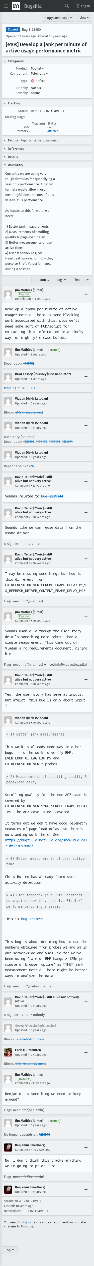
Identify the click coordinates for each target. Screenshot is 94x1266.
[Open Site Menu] (6, 6)
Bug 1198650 (31, 29)
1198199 (41, 442)
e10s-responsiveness (30, 1064)
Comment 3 (22, 563)
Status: (23, 111)
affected (53, 131)
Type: (24, 81)
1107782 (28, 363)
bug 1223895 (32, 919)
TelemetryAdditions (29, 1039)
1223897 (28, 466)
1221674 (67, 442)
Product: (22, 68)
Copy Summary (56, 18)
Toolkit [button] (37, 68)
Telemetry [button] (39, 73)
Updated (21, 354)
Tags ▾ (61, 280)
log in (26, 1222)
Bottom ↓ (42, 280)
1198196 (54, 442)
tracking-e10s (14, 388)
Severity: (22, 93)
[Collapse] (86, 294)
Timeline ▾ (81, 280)
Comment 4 (22, 621)
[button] (82, 6)
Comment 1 (22, 485)
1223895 (28, 442)
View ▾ (84, 18)
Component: (19, 73)
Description (23, 299)
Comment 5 (22, 684)
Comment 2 (22, 517)
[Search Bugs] (67, 6)
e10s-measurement (29, 412)
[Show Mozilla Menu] (16, 6)
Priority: (22, 88)
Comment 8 (23, 1150)
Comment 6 (22, 722)
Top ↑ (10, 1250)
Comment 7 (22, 1083)
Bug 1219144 (52, 496)
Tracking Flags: (14, 117)
